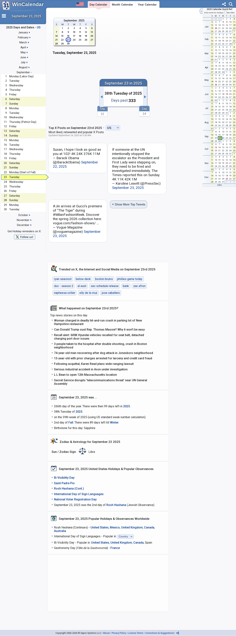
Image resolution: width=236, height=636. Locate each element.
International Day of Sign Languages (79, 494)
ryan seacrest (63, 279)
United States (100, 527)
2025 (126, 406)
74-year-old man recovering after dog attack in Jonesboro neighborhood (103, 353)
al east (82, 286)
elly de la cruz (88, 293)
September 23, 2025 (128, 188)
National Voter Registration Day (75, 499)
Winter (114, 422)
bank (126, 286)
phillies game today (129, 279)
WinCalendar (28, 4)
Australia (60, 531)
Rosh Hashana (116, 505)
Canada (149, 527)
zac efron (139, 286)
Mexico (115, 527)
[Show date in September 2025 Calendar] (74, 38)
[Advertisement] (149, 38)
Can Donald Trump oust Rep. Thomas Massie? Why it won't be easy (99, 329)
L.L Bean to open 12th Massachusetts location (85, 374)
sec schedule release (105, 286)
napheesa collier (64, 293)
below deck (83, 279)
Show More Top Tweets (128, 204)
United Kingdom (132, 527)
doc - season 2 (63, 286)
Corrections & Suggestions (159, 633)
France (115, 548)
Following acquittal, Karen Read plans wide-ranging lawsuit (94, 364)
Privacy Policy (119, 633)
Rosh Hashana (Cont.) (69, 488)
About (106, 633)
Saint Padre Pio (64, 483)
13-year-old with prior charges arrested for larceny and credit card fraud (103, 358)
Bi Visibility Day (64, 477)
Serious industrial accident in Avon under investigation (91, 369)
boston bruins (104, 279)
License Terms (135, 633)
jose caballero (111, 293)
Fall (70, 422)
